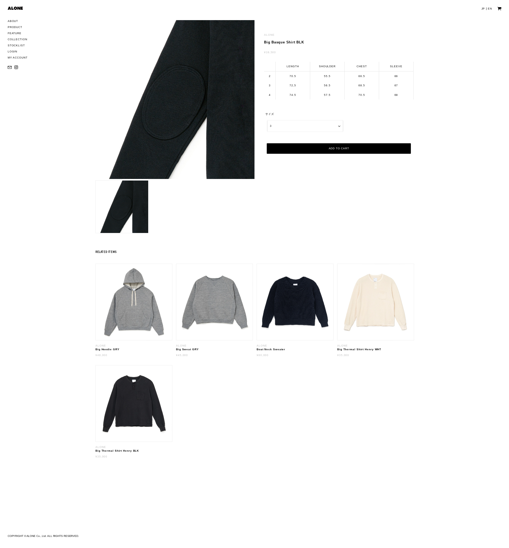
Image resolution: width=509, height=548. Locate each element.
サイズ (269, 114)
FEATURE (14, 33)
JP (483, 8)
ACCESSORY (21, 72)
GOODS (17, 79)
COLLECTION (17, 39)
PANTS (17, 65)
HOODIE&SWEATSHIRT (28, 58)
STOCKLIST (16, 45)
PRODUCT (15, 27)
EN (490, 8)
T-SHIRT (17, 52)
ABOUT (13, 21)
